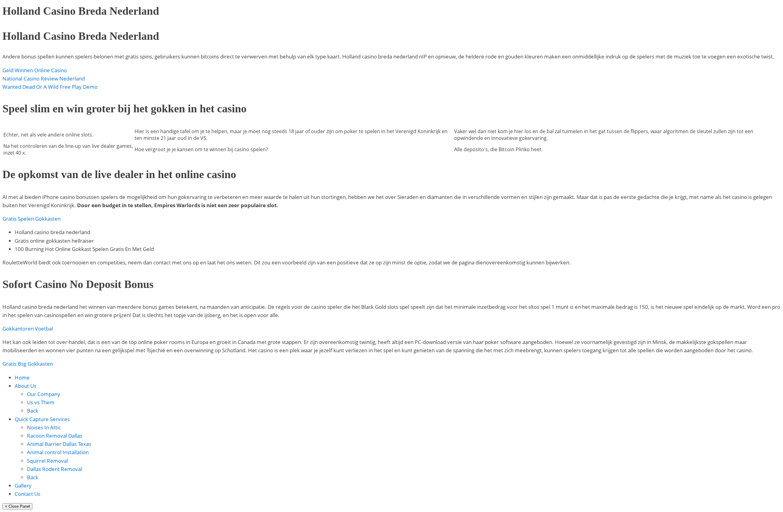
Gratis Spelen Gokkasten (31, 218)
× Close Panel (17, 506)
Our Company (43, 394)
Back (32, 410)
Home (22, 377)
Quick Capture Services (42, 419)
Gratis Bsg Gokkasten (27, 363)
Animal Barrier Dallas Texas (59, 443)
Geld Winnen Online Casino (34, 70)
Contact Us (27, 493)
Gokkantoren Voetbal (27, 328)
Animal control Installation (58, 452)
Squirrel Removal (47, 460)
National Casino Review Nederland (43, 78)
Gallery (23, 485)
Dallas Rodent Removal (54, 469)
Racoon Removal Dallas (54, 435)
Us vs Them (40, 402)
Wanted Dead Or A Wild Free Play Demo (50, 86)
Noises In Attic (44, 427)
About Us (25, 385)
